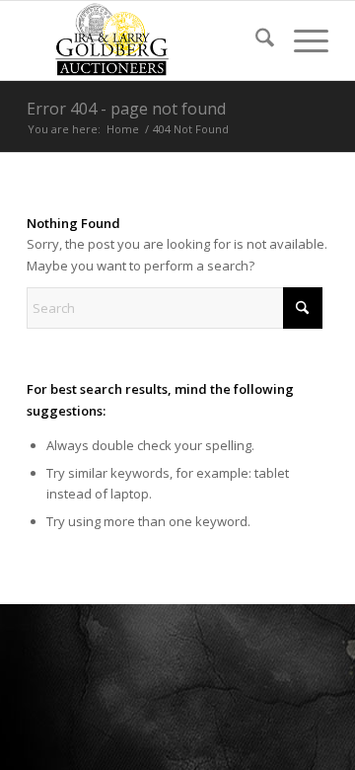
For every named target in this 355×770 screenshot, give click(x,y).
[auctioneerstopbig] (147, 40)
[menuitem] (255, 40)
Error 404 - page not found (126, 108)
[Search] (255, 40)
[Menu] (301, 40)
